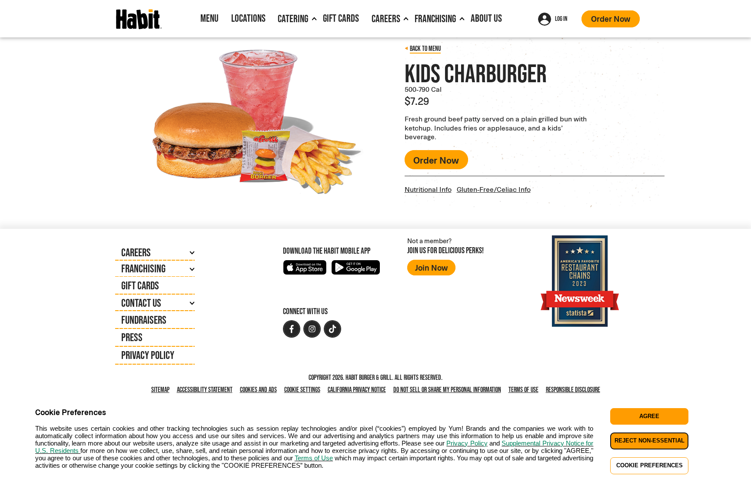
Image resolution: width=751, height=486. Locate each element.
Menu (209, 18)
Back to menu (425, 48)
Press (132, 337)
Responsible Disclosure (573, 389)
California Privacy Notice (358, 390)
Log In (561, 18)
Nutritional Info (428, 189)
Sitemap (160, 389)
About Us (486, 18)
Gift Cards (341, 18)
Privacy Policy (147, 355)
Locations (248, 18)
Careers (386, 18)
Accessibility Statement (205, 389)
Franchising (435, 18)
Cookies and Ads (260, 390)
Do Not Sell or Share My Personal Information (449, 390)
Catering (293, 18)
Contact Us (141, 302)
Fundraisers (143, 319)
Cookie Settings (302, 389)
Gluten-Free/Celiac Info (494, 189)
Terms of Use (523, 389)
